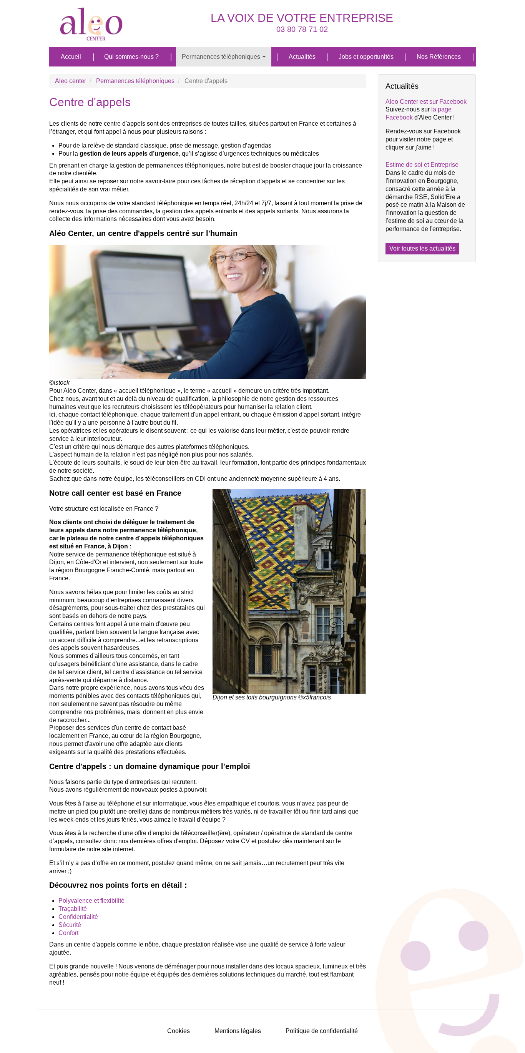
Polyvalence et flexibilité (91, 900)
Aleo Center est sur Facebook (426, 101)
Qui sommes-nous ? (131, 56)
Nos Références (439, 56)
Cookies (178, 1031)
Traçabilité (72, 908)
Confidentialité (78, 916)
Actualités (302, 56)
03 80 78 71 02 (302, 29)
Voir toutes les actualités (422, 248)
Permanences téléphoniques (222, 56)
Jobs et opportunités (366, 56)
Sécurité (69, 925)
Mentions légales (237, 1031)
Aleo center (70, 81)
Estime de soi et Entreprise (422, 164)
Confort (68, 933)
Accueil (71, 56)
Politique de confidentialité (322, 1031)
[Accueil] (94, 24)
